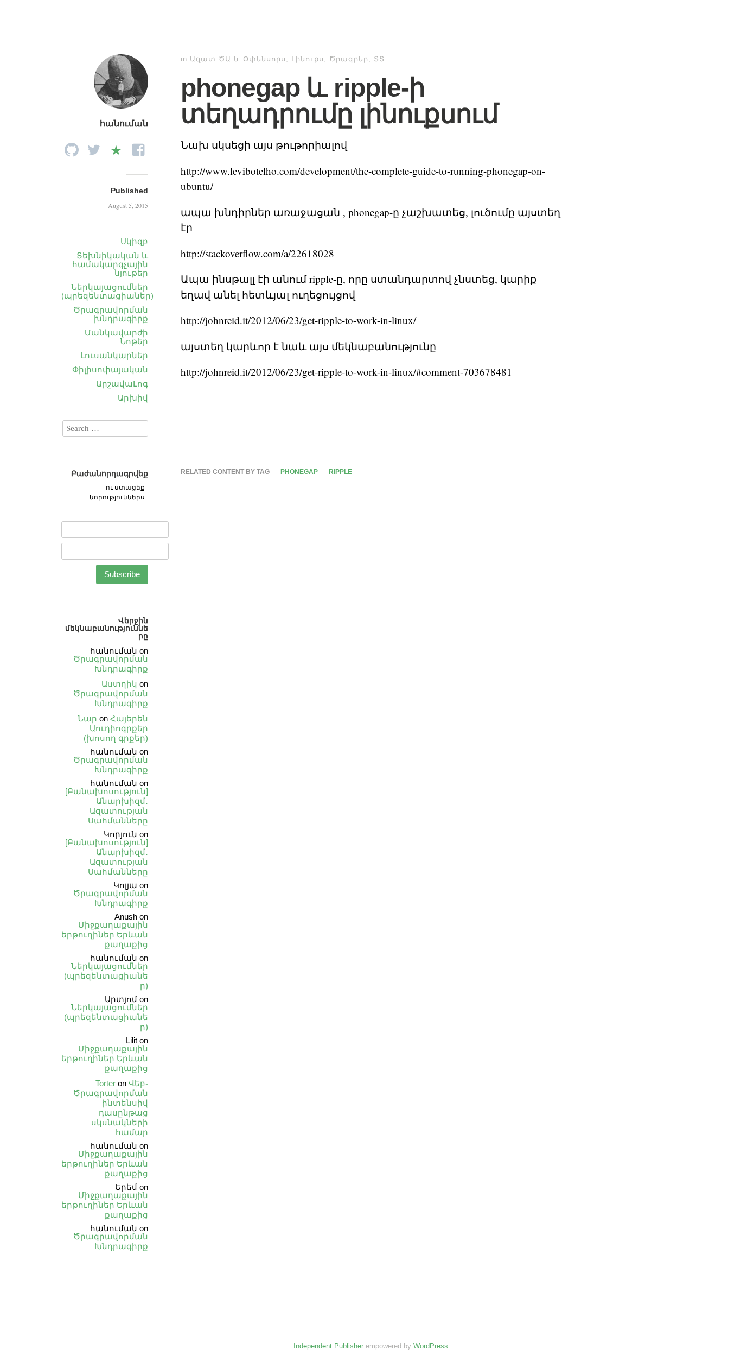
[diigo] (116, 147)
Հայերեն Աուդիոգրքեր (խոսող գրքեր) (116, 728)
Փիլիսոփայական (110, 369)
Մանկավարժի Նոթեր (116, 337)
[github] (71, 147)
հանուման (124, 123)
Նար (87, 718)
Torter (105, 1083)
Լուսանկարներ (114, 355)
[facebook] (138, 147)
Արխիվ (133, 397)
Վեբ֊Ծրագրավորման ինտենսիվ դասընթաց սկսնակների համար (110, 1108)
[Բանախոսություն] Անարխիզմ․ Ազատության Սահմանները (106, 806)
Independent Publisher (328, 1346)
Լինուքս (307, 59)
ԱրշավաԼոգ (122, 383)
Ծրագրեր (348, 59)
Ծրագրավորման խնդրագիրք (110, 314)
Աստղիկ (119, 683)
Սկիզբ (134, 241)
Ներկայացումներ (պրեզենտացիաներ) (107, 291)
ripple (340, 472)
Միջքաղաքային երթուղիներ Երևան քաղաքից (104, 934)
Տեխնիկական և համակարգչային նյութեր (110, 264)
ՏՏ (379, 59)
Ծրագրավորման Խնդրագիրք (110, 663)
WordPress (430, 1346)
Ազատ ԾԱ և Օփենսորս (238, 59)
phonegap (299, 472)
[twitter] (94, 147)
